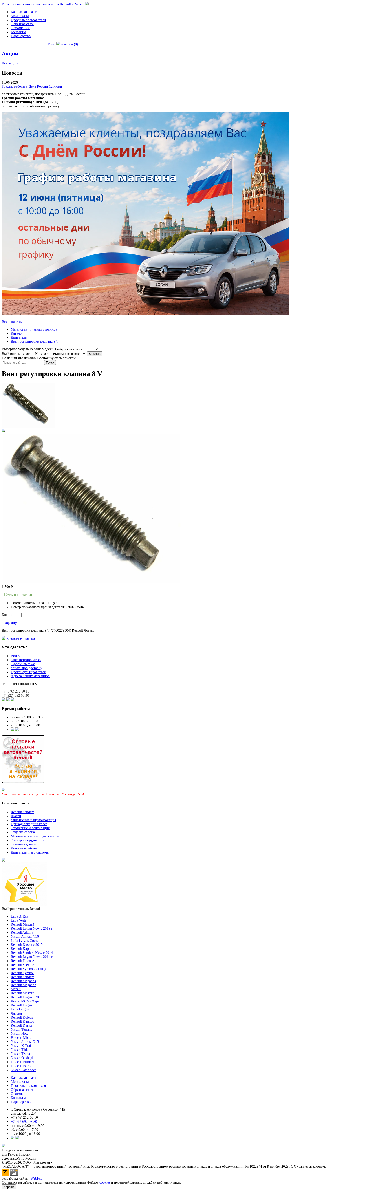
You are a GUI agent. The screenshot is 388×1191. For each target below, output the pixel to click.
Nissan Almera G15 (25, 1041)
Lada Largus (20, 1009)
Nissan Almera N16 (25, 936)
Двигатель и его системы (30, 852)
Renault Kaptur (22, 949)
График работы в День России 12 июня (32, 86)
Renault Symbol (22, 973)
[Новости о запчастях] (12, 730)
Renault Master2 (22, 993)
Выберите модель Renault (21, 909)
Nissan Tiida (20, 1050)
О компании (20, 28)
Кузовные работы (24, 848)
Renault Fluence (22, 961)
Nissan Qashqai (22, 1058)
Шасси (16, 816)
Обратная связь (22, 24)
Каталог (17, 333)
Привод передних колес (29, 824)
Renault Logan (21, 1005)
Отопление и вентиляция (30, 828)
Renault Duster (21, 1025)
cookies (104, 1182)
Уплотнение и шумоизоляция (33, 820)
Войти (16, 656)
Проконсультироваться (28, 672)
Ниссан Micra (21, 1037)
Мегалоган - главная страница (34, 329)
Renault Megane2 (23, 985)
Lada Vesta (18, 920)
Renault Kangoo (22, 1021)
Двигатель (19, 337)
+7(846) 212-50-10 (24, 1117)
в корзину (9, 623)
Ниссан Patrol (21, 1066)
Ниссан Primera (22, 1062)
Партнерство (21, 36)
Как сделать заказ (24, 12)
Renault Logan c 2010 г (28, 997)
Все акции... (11, 63)
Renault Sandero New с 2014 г (33, 953)
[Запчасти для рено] (17, 730)
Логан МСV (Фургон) (27, 1001)
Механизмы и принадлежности (35, 836)
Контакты (18, 32)
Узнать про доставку (26, 668)
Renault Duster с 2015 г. (28, 944)
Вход (51, 44)
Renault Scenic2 (22, 965)
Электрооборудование (28, 840)
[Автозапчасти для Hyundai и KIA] (3, 860)
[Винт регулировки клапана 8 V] (28, 426)
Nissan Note (19, 1033)
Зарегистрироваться (26, 660)
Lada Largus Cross (24, 940)
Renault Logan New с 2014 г (32, 957)
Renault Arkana (22, 932)
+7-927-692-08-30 (24, 1121)
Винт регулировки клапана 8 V (35, 341)
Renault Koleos (22, 1017)
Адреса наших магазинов (30, 676)
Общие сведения (23, 844)
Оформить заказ (23, 664)
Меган (16, 989)
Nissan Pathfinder (23, 1070)
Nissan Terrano (21, 1029)
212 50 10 (15, 691)
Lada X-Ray (20, 916)
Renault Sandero (22, 812)
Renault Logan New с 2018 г (32, 928)
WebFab (36, 1178)
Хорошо (9, 1187)
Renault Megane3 (23, 981)
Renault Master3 (22, 924)
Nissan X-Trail (21, 1046)
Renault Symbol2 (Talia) (28, 969)
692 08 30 (15, 695)
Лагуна (16, 1013)
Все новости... (13, 322)
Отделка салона (23, 832)
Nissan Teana (20, 1054)
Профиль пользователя (28, 20)
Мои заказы (20, 16)
